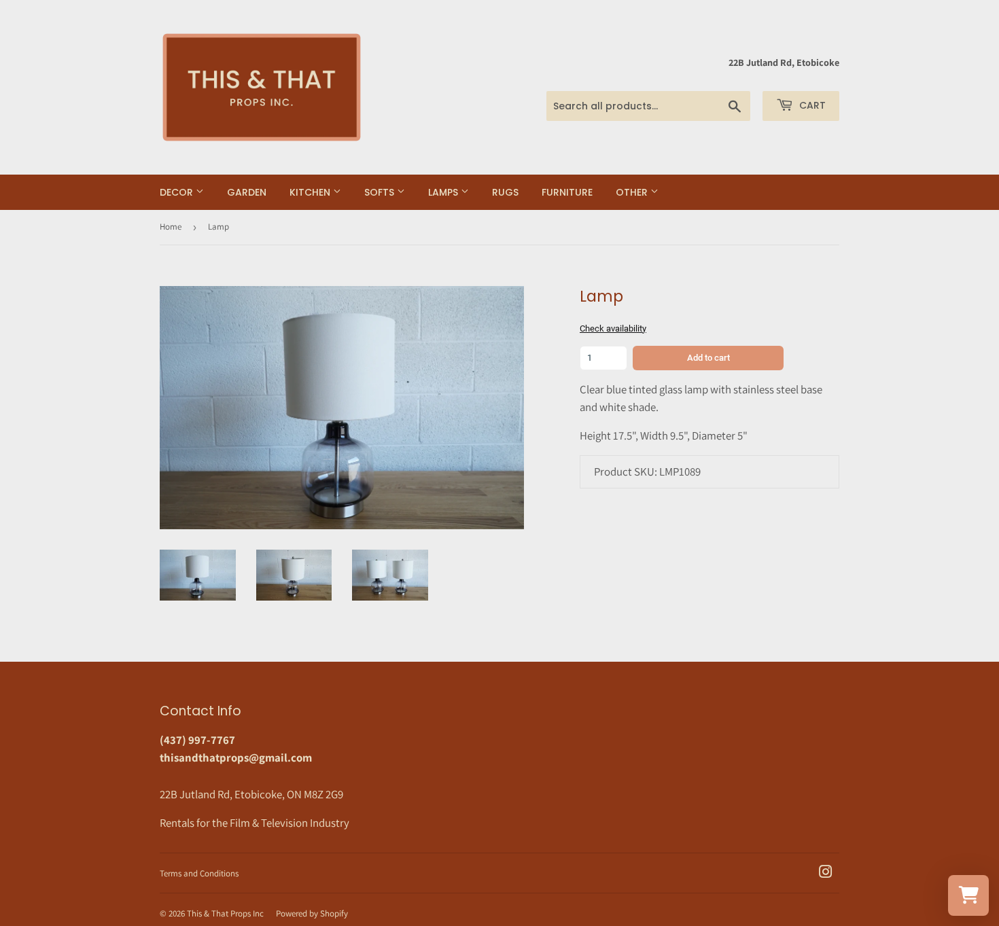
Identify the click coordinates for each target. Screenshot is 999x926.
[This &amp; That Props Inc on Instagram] (825, 873)
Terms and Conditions (199, 873)
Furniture (567, 192)
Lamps (444, 192)
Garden (246, 192)
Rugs (505, 192)
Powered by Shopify (312, 913)
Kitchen (311, 192)
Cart (811, 105)
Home (170, 226)
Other (633, 192)
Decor (178, 192)
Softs (380, 192)
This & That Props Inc (225, 913)
